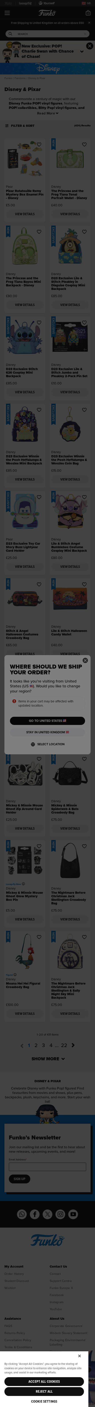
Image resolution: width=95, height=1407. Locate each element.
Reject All (44, 1391)
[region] (44, 1379)
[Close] (79, 1356)
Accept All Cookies (44, 1381)
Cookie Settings (44, 1401)
